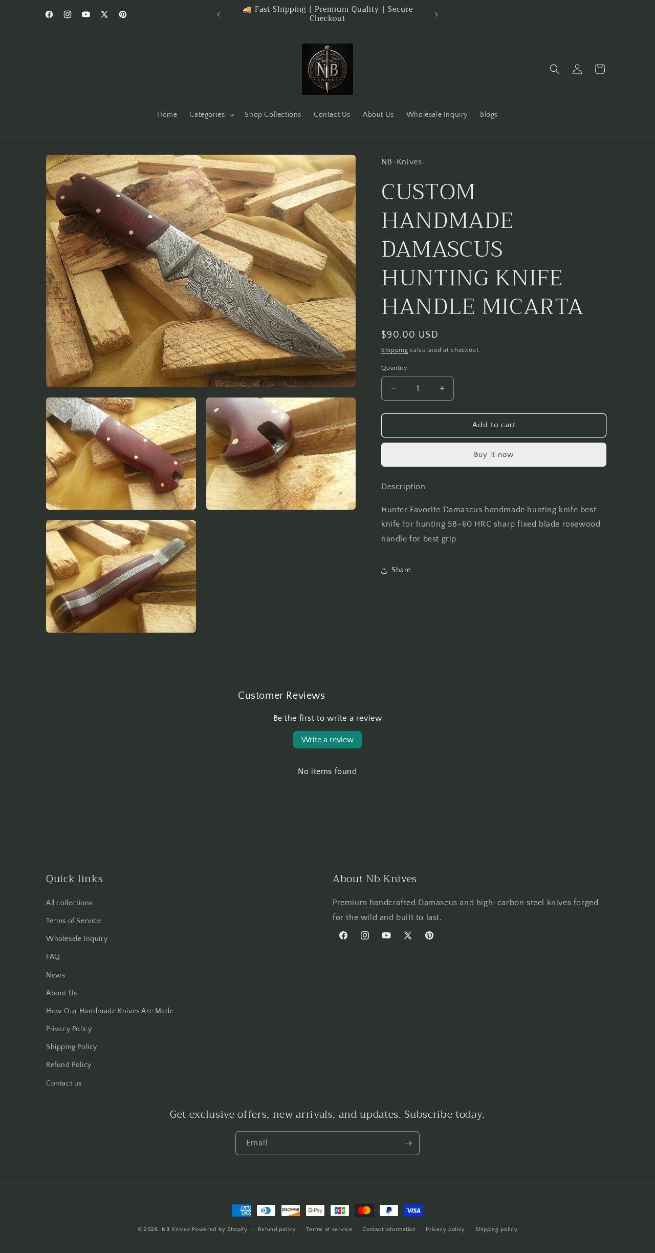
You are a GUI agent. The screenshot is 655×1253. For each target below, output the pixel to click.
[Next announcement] (436, 14)
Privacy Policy (69, 1029)
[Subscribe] (408, 1143)
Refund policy (277, 1229)
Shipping (394, 350)
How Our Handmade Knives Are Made (109, 1011)
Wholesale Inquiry (76, 939)
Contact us (64, 1083)
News (55, 975)
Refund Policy (69, 1065)
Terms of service (329, 1229)
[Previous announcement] (218, 14)
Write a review (327, 739)
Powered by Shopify (220, 1229)
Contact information (389, 1229)
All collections (69, 903)
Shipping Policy (71, 1047)
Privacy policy (445, 1229)
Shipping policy (496, 1229)
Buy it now (494, 454)
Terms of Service (73, 921)
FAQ (53, 957)
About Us (61, 993)
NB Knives (176, 1229)
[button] (210, 115)
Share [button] (401, 570)
